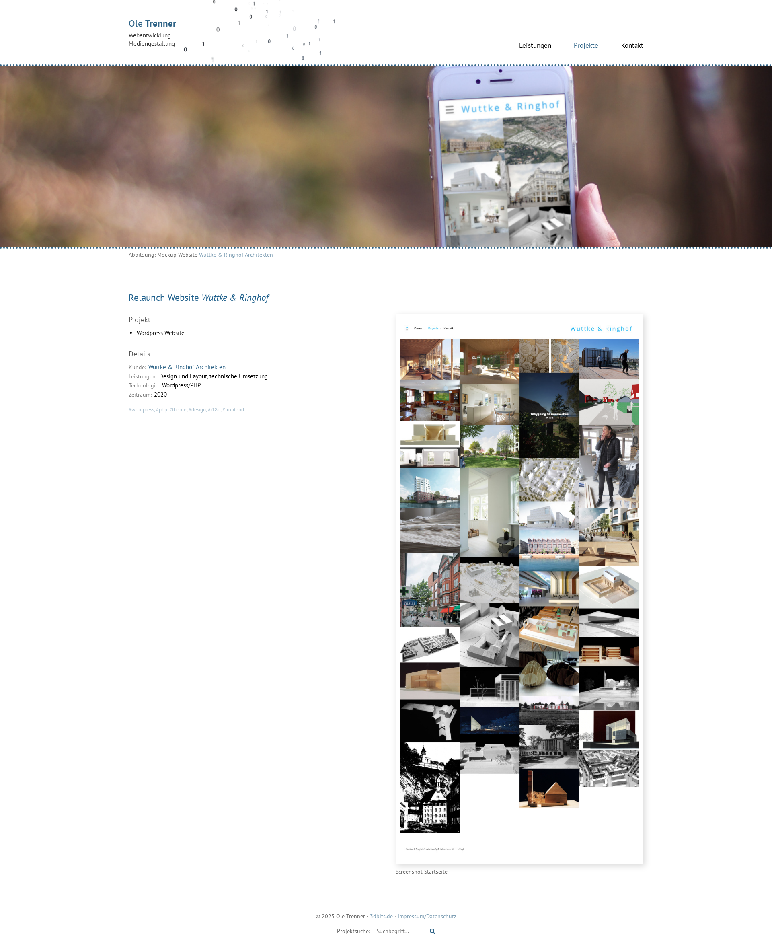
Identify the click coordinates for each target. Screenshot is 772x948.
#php (161, 409)
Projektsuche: (353, 931)
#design (197, 409)
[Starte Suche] (432, 931)
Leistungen (535, 45)
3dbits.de (381, 916)
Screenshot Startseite (422, 871)
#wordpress (141, 409)
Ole (152, 32)
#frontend (233, 409)
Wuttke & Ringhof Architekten (236, 254)
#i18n (214, 409)
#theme (178, 409)
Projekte (586, 45)
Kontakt (632, 45)
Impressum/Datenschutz (427, 916)
